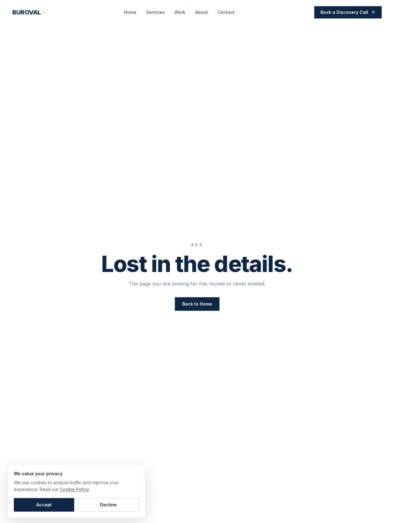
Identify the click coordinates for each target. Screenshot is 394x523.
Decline (108, 504)
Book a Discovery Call (344, 12)
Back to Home (197, 303)
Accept (44, 504)
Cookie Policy (74, 489)
